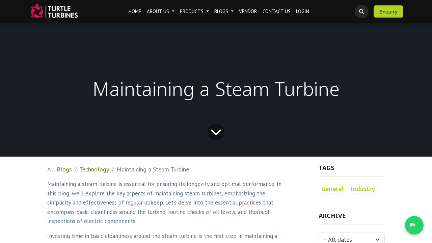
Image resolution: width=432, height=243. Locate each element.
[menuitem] (135, 11)
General (332, 189)
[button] (361, 11)
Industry (362, 189)
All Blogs (59, 169)
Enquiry (388, 11)
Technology (94, 169)
